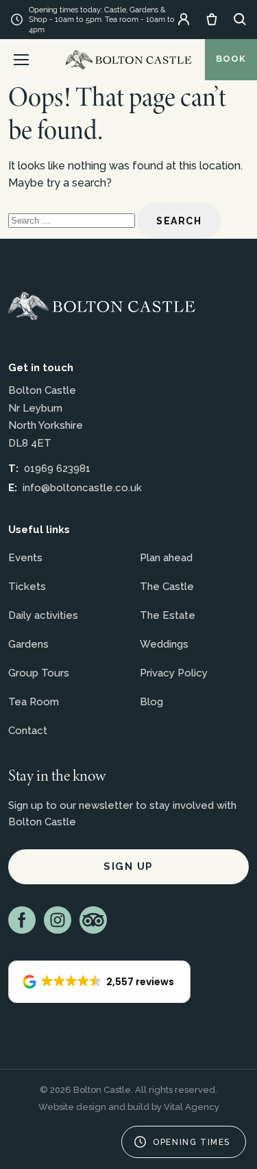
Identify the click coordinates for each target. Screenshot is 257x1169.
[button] (99, 981)
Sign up (128, 866)
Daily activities (43, 615)
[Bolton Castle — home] (101, 306)
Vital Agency (191, 1107)
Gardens (28, 644)
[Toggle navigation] (21, 59)
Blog (151, 702)
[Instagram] (57, 920)
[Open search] (240, 19)
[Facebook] (22, 920)
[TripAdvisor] (93, 920)
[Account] (184, 19)
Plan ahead (166, 558)
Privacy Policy (174, 673)
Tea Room (33, 702)
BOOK (231, 59)
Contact (27, 730)
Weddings (164, 644)
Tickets (27, 586)
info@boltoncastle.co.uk (82, 488)
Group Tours (38, 673)
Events (25, 558)
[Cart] (212, 19)
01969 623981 (57, 468)
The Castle (167, 586)
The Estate (167, 615)
